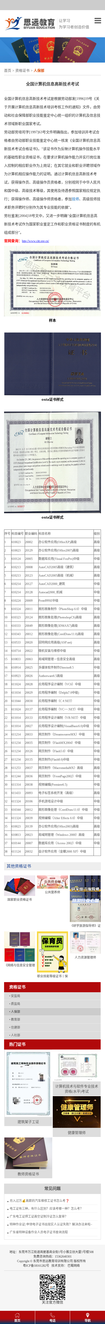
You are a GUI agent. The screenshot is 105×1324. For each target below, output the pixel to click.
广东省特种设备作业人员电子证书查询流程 (39, 1232)
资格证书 (22, 70)
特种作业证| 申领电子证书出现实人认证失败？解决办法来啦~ (51, 1224)
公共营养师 (52, 892)
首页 (7, 70)
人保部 (14, 1012)
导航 (88, 1320)
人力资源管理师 (85, 957)
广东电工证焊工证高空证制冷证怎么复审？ (39, 1216)
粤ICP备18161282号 (36, 1265)
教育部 (14, 1019)
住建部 (14, 1027)
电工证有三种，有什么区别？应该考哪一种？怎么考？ (46, 1208)
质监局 (14, 1004)
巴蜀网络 (74, 1265)
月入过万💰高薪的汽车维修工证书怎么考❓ (39, 1201)
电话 (52, 1320)
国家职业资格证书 (19, 900)
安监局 (14, 996)
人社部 (14, 1035)
